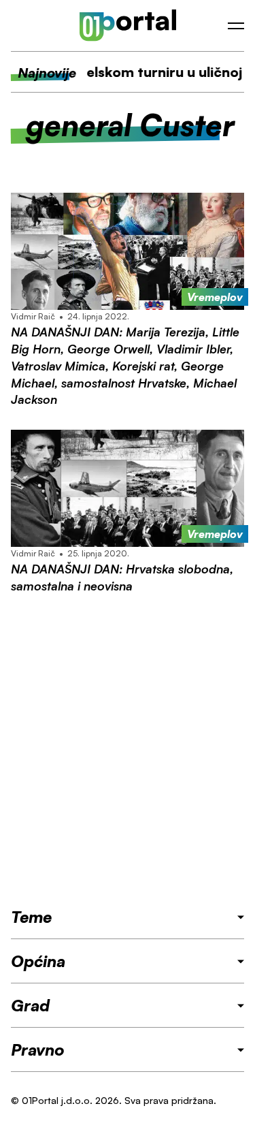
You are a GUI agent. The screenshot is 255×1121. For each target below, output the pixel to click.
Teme (31, 916)
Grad (30, 1005)
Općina (38, 961)
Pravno (38, 1049)
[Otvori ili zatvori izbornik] (236, 26)
